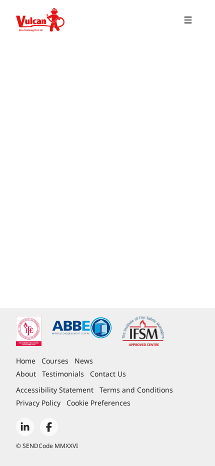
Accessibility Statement (55, 389)
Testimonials (63, 373)
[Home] (40, 20)
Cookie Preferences (98, 403)
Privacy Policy (38, 403)
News (83, 361)
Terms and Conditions (136, 389)
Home (26, 361)
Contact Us (108, 373)
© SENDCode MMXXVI (47, 446)
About (26, 373)
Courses (55, 361)
